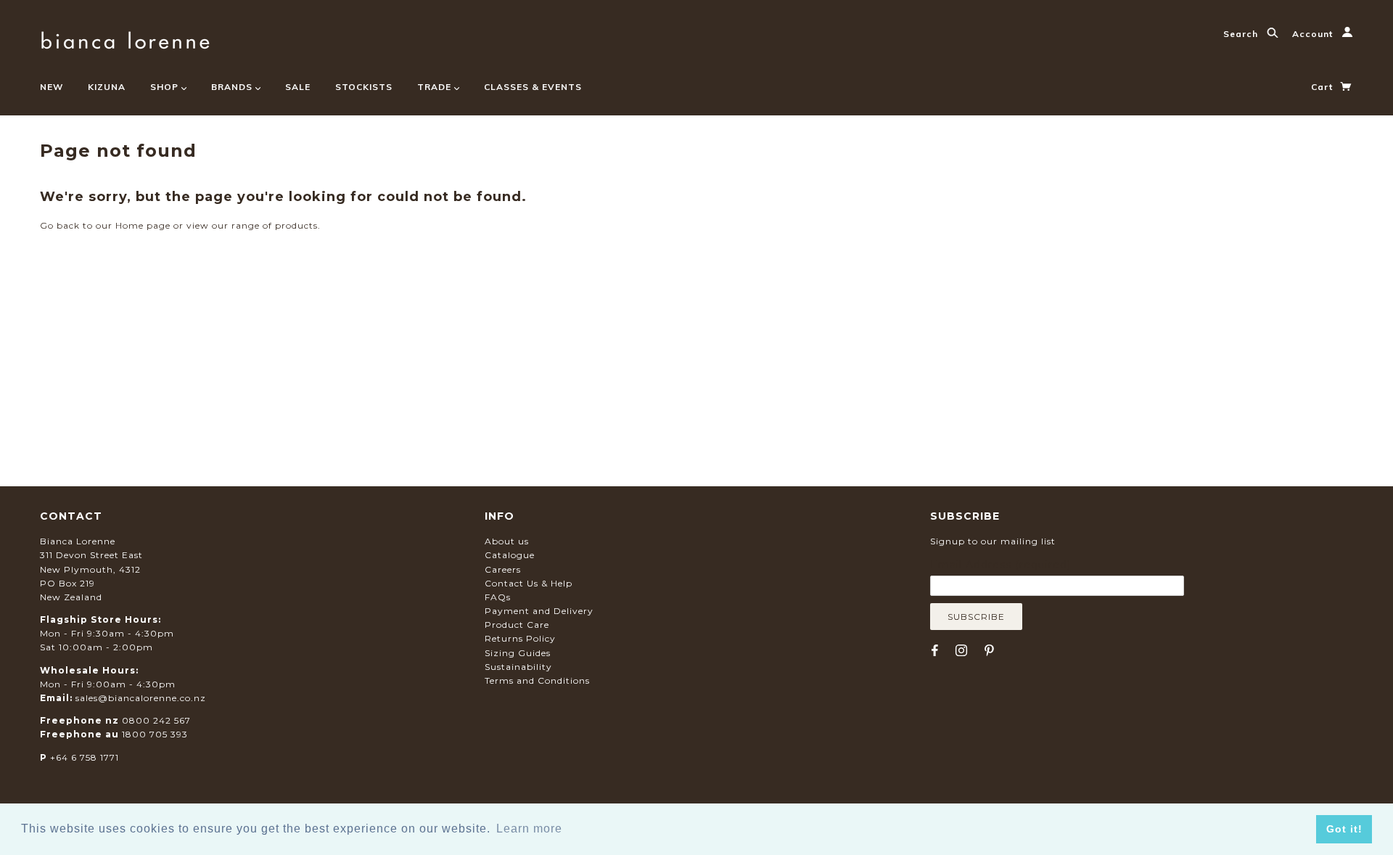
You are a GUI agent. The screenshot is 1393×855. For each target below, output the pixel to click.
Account (1314, 33)
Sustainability (518, 666)
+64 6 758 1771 (84, 757)
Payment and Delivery (539, 610)
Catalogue (510, 554)
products (296, 225)
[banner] (125, 38)
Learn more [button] (529, 828)
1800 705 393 (155, 734)
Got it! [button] (1344, 829)
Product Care (517, 624)
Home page (142, 225)
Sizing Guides (518, 652)
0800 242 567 (156, 720)
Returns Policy (520, 638)
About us (507, 541)
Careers (503, 569)
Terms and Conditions (537, 680)
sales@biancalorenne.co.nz (140, 697)
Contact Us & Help (528, 583)
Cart (1323, 86)
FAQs (498, 597)
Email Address (1000, 564)
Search (1242, 33)
